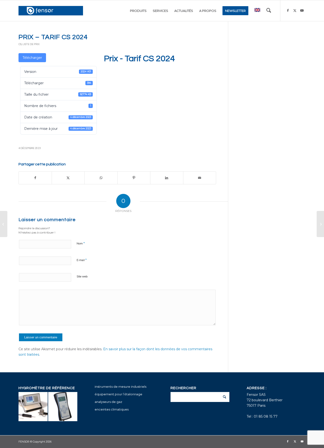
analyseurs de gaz (108, 402)
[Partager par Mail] (199, 178)
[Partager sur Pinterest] (134, 178)
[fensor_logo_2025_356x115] (51, 10)
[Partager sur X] (68, 178)
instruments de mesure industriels (120, 386)
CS (20, 44)
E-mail (82, 260)
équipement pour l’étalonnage (118, 394)
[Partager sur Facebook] (35, 178)
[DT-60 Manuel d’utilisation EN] (3, 224)
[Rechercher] (268, 10)
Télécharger (32, 58)
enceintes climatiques (112, 409)
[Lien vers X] (294, 10)
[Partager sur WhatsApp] (101, 178)
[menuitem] (138, 10)
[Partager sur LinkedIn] (166, 178)
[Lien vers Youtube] (301, 10)
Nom (81, 243)
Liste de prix (31, 44)
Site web (82, 276)
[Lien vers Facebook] (287, 10)
